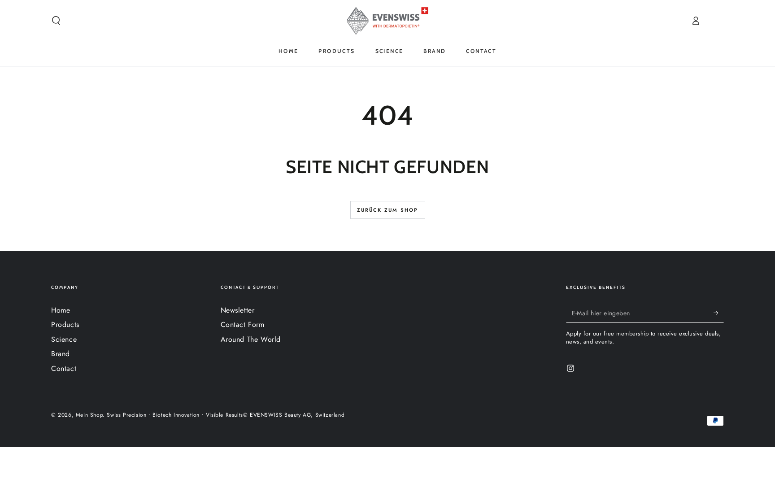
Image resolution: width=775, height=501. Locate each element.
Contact (63, 368)
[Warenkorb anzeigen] (719, 20)
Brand (60, 354)
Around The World (251, 339)
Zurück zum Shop (387, 209)
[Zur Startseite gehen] (387, 20)
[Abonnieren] (719, 312)
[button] (56, 20)
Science (64, 339)
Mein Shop (89, 415)
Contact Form (243, 324)
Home (60, 310)
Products (65, 324)
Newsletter (238, 310)
